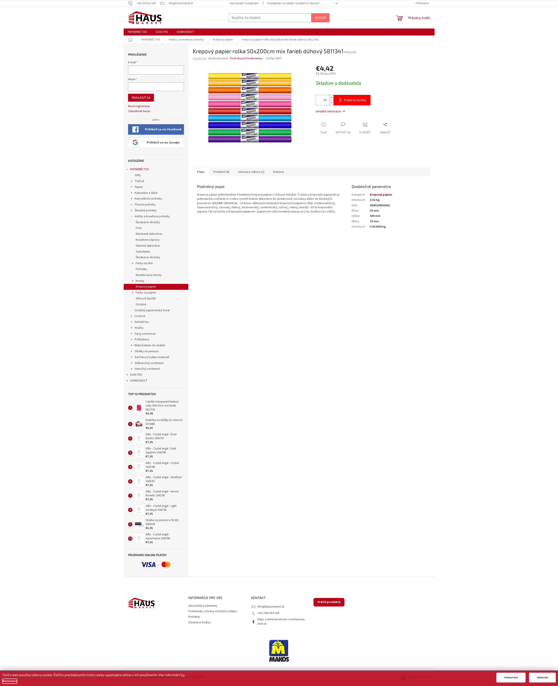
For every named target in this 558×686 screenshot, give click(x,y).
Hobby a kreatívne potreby (152, 216)
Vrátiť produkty (329, 602)
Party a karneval (145, 334)
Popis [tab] (201, 172)
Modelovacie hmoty (149, 275)
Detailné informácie (328, 111)
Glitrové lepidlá (146, 298)
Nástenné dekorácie (149, 234)
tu (182, 675)
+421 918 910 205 (268, 613)
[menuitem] (137, 31)
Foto (139, 228)
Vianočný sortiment (147, 369)
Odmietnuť (511, 677)
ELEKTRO (136, 375)
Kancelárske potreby (148, 198)
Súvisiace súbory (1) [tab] (251, 172)
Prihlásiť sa (141, 97)
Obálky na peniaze (147, 351)
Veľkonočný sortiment (149, 363)
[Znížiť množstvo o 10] (331, 102)
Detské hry (142, 322)
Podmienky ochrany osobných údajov (293, 3)
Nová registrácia (139, 106)
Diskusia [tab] (278, 172)
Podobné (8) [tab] (221, 172)
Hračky (139, 328)
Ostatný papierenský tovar (152, 310)
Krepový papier (146, 287)
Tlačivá (139, 181)
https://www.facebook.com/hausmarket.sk (281, 621)
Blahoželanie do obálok (150, 345)
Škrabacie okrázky (148, 222)
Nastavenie (10, 681)
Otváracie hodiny (199, 622)
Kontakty (194, 617)
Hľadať (320, 17)
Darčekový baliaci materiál (152, 357)
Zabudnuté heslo (139, 111)
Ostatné (141, 304)
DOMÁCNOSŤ (139, 380)
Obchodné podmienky (244, 3)
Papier (139, 187)
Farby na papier (146, 292)
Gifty (138, 175)
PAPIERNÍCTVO (139, 169)
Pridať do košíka (355, 100)
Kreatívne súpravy (148, 240)
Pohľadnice (142, 339)
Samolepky (143, 251)
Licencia (140, 316)
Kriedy (140, 281)
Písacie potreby (145, 204)
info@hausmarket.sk (270, 607)
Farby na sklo (144, 263)
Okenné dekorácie (148, 246)
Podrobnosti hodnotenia (246, 59)
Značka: (274, 58)
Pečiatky (141, 269)
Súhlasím (542, 677)
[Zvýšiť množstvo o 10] (331, 97)
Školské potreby (146, 210)
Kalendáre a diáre (146, 193)
